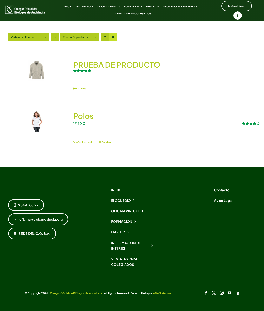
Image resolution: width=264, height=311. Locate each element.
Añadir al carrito (85, 142)
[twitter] (214, 293)
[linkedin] (237, 293)
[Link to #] (237, 15)
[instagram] (222, 293)
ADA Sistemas (162, 293)
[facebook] (206, 293)
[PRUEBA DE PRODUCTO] (33, 70)
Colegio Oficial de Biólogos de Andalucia (76, 293)
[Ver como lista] (113, 37)
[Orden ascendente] (55, 37)
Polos (83, 116)
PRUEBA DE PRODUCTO (116, 64)
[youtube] (229, 293)
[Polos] (33, 121)
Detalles (81, 88)
